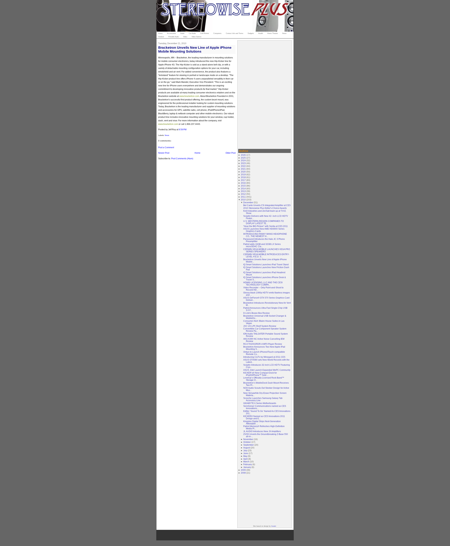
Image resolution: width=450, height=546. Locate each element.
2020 (243, 172)
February (247, 464)
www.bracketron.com (189, 96)
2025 (243, 158)
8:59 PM (183, 129)
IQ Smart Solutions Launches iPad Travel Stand (266, 264)
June (245, 453)
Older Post (231, 153)
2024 (243, 160)
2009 (243, 470)
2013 (243, 191)
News (167, 135)
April (245, 459)
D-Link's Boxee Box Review (256, 313)
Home (197, 153)
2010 (243, 199)
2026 (243, 155)
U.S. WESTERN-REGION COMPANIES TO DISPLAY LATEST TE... (263, 222)
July (245, 450)
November (248, 439)
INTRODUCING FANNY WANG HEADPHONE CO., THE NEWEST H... (265, 235)
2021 (243, 169)
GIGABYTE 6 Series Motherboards (259, 403)
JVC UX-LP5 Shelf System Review (259, 326)
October (247, 442)
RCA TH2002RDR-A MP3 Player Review (262, 344)
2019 (243, 174)
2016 (243, 183)
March (246, 461)
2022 (243, 166)
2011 (243, 197)
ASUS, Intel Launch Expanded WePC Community (266, 370)
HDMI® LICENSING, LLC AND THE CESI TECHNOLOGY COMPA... (262, 283)
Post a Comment (166, 147)
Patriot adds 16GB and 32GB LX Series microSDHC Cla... (262, 245)
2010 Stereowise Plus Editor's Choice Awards (265, 208)
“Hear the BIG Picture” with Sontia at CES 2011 (265, 226)
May (245, 456)
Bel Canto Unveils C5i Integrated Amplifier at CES (267, 205)
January (247, 467)
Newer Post (163, 153)
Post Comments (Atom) (182, 158)
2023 (243, 163)
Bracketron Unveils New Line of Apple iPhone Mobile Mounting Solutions (195, 49)
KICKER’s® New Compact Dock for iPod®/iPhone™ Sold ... (260, 374)
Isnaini (273, 526)
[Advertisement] (264, 94)
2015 (243, 186)
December (248, 202)
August (246, 448)
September (248, 445)
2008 (243, 473)
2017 (243, 180)
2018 (243, 177)
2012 (243, 194)
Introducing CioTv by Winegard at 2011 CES (264, 357)
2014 (243, 188)
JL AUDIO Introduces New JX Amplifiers (262, 431)
